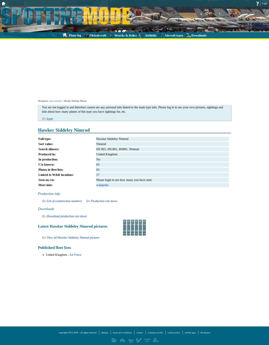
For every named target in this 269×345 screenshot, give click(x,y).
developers (205, 332)
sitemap (104, 332)
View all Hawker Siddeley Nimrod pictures (73, 237)
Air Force (75, 254)
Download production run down (67, 216)
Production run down (104, 201)
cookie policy (174, 332)
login (50, 118)
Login (264, 3)
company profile (155, 332)
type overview (55, 101)
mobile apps (190, 332)
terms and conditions (122, 332)
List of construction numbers (64, 201)
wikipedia (102, 185)
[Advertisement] (134, 69)
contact (139, 332)
